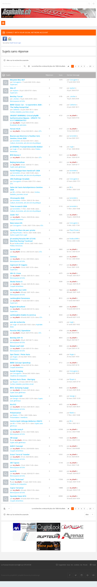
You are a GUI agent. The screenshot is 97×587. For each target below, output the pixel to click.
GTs (40, 131)
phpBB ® (13, 575)
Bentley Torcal (16, 96)
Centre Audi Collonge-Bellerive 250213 (26, 421)
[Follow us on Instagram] (81, 575)
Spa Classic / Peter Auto (20, 354)
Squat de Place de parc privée (22, 230)
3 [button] (78, 66)
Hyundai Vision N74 (18, 496)
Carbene (16, 109)
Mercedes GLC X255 (18, 290)
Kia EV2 (13, 404)
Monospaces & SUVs (17, 101)
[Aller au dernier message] (78, 80)
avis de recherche (17, 322)
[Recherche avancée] (93, 3)
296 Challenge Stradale (19, 179)
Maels (15, 415)
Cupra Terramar (17, 488)
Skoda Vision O (16, 281)
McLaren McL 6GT (17, 80)
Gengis (15, 398)
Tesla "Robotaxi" (17, 479)
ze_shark (16, 123)
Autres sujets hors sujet (18, 235)
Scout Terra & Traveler (20, 454)
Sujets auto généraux (18, 167)
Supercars (14, 84)
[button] (68, 66)
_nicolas (16, 99)
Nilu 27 (13, 88)
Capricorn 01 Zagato (18, 265)
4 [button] (81, 66)
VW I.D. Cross (15, 273)
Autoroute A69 (16, 396)
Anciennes (14, 359)
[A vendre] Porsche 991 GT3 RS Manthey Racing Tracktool (22, 239)
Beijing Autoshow (17, 162)
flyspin (15, 382)
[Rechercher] (89, 3)
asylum (15, 90)
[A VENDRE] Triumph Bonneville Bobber (26, 147)
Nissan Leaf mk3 (17, 346)
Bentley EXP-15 (16, 338)
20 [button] (90, 66)
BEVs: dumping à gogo (19, 388)
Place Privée (17, 233)
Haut (94, 564)
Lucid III (13, 471)
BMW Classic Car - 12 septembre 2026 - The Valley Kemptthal (26, 106)
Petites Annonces (16, 246)
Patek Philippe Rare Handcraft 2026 (25, 170)
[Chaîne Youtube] (93, 575)
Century (13, 256)
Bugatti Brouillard (17, 307)
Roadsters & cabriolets (18, 125)
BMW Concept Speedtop (20, 363)
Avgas (15, 357)
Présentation (15, 413)
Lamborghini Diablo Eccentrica (23, 315)
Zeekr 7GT (14, 215)
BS (14, 192)
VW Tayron (14, 463)
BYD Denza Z (15, 155)
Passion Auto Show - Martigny (22, 379)
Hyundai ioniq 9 (16, 429)
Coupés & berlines (16, 219)
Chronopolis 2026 (17, 198)
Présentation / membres (19, 417)
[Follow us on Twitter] (75, 575)
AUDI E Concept (16, 446)
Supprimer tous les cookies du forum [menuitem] (73, 564)
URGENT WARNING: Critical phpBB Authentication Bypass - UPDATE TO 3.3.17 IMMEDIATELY (25, 117)
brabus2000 (19, 243)
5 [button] (84, 66)
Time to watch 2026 (18, 206)
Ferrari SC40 (15, 249)
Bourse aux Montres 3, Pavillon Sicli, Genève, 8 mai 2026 (25, 137)
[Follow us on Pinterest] (87, 575)
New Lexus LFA (16, 223)
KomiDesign (35, 575)
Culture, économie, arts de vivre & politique (25, 143)
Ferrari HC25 (15, 129)
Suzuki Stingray (16, 371)
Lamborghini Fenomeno (20, 298)
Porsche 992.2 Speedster (20, 330)
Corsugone (17, 82)
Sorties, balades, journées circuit (21, 112)
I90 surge (14, 438)
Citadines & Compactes (18, 376)
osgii (14, 149)
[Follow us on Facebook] (69, 575)
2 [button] (75, 66)
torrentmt (16, 141)
